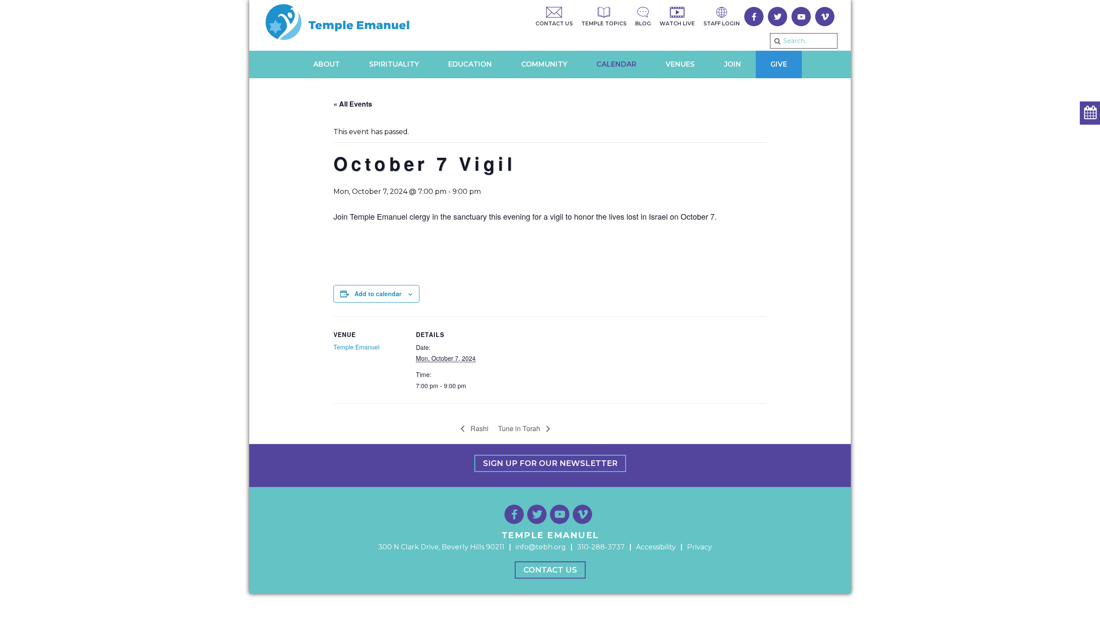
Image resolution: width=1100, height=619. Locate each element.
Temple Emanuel (356, 347)
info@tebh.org (541, 547)
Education (470, 64)
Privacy (699, 547)
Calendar (616, 64)
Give (778, 64)
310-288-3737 (601, 547)
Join (732, 64)
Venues (680, 64)
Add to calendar (377, 293)
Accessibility (656, 547)
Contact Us (550, 570)
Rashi (479, 428)
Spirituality (394, 64)
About (326, 64)
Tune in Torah (520, 428)
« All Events (352, 104)
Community (544, 64)
